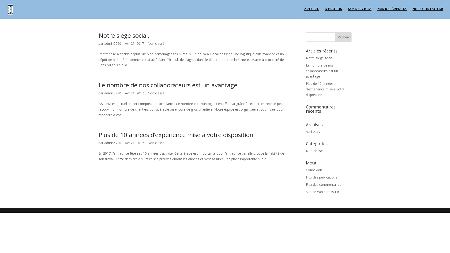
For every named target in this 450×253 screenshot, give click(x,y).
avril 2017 (313, 132)
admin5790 (112, 43)
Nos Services (359, 9)
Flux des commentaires (323, 184)
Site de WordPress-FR (322, 192)
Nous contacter (427, 9)
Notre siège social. (123, 35)
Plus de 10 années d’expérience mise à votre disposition (175, 134)
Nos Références (392, 9)
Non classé (156, 43)
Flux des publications (321, 177)
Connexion (314, 170)
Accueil (311, 9)
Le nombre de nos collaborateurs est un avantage (167, 85)
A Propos (333, 9)
